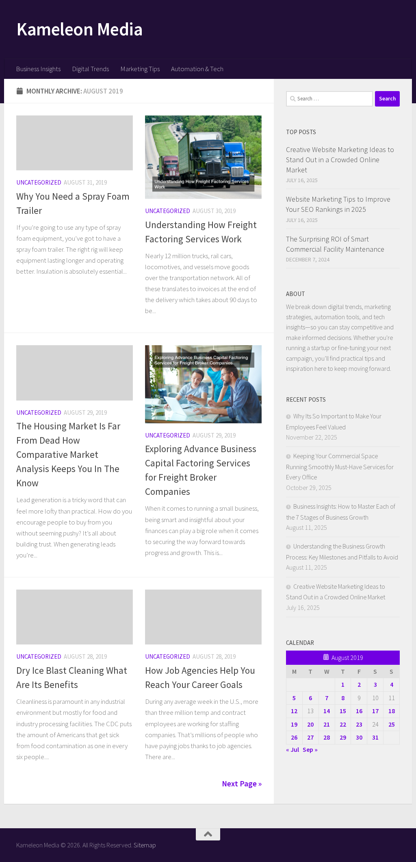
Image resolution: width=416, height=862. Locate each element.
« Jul (292, 749)
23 (359, 724)
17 (375, 711)
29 (343, 737)
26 (294, 737)
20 (310, 724)
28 (326, 737)
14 (326, 711)
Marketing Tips (140, 68)
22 (343, 724)
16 (359, 711)
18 (391, 711)
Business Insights (38, 68)
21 (326, 724)
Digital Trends (90, 68)
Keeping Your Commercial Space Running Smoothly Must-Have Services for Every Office (340, 466)
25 (391, 724)
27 (310, 737)
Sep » (310, 749)
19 (294, 724)
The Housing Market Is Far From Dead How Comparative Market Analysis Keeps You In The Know (68, 454)
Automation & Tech (197, 68)
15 (343, 711)
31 (375, 737)
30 (359, 737)
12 (294, 711)
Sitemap (145, 845)
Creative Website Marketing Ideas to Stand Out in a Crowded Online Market (340, 159)
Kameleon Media (79, 28)
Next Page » (242, 783)
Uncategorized (38, 182)
